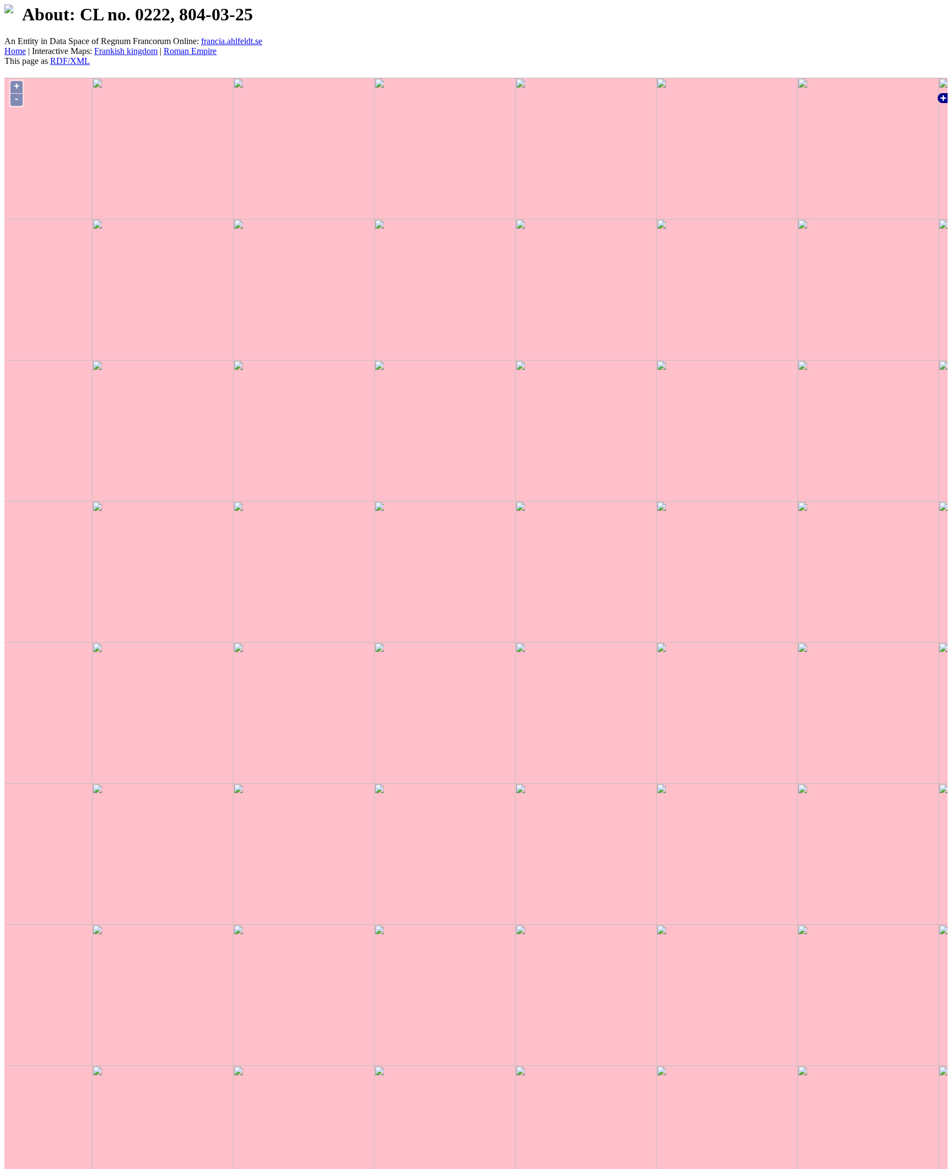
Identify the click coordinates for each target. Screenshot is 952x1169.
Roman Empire (190, 51)
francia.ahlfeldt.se (231, 41)
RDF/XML (70, 61)
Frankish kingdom (126, 51)
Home (15, 51)
